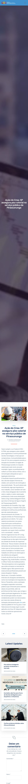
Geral (14, 425)
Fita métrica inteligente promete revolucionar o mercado (11, 666)
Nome (8, 774)
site (21, 602)
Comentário (10, 758)
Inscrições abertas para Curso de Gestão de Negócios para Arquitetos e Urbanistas (13, 694)
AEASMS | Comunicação (15, 439)
